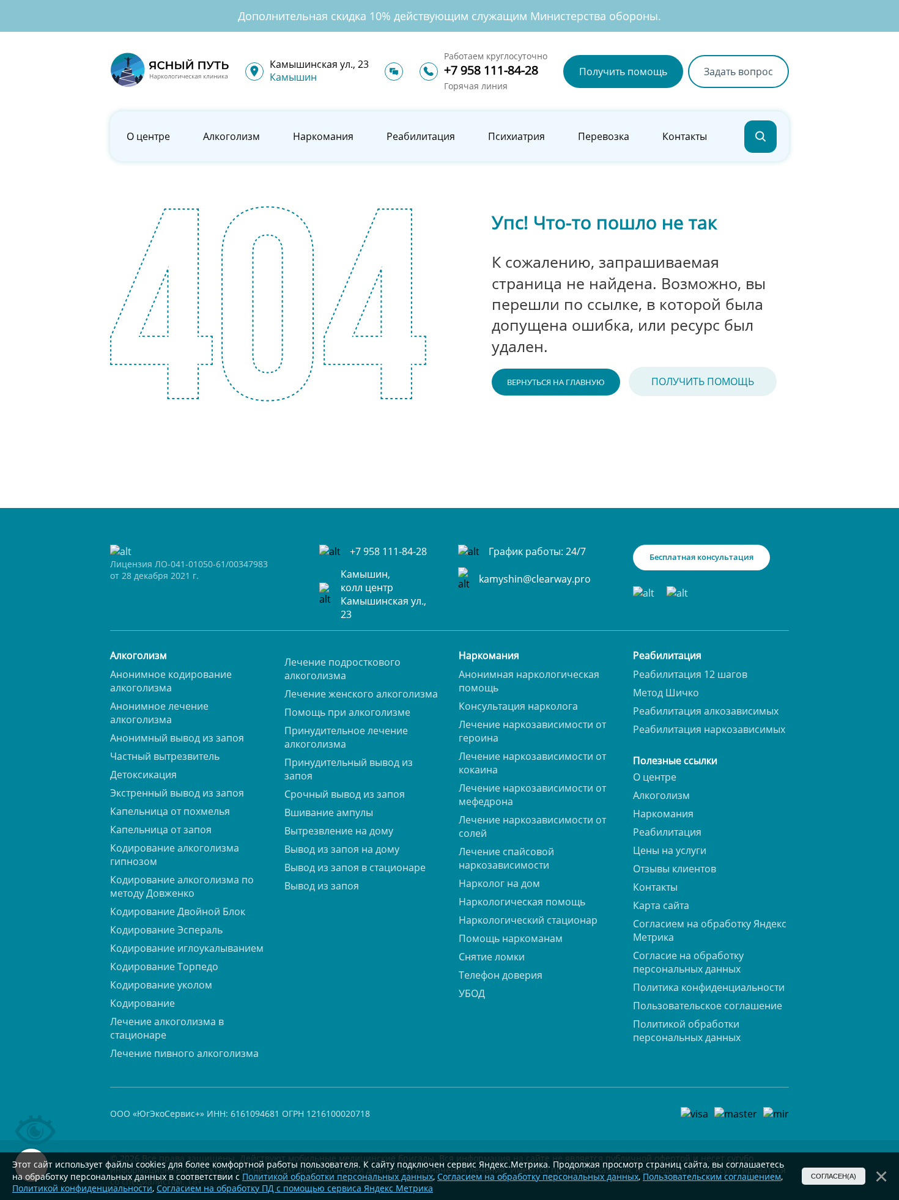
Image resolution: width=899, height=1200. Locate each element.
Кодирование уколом (161, 985)
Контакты (684, 136)
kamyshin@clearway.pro (535, 579)
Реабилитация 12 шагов (690, 674)
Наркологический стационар (528, 920)
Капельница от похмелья (170, 811)
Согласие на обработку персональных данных (688, 962)
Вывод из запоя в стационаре (355, 867)
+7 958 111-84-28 (491, 70)
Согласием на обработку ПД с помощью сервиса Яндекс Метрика (295, 1188)
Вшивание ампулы (328, 812)
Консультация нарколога (518, 706)
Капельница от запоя (161, 829)
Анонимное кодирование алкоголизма (171, 681)
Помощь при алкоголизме (347, 712)
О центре (148, 136)
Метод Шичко (666, 692)
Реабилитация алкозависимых (706, 711)
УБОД (472, 993)
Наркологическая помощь (522, 901)
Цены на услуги (669, 850)
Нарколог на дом (499, 883)
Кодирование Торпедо (164, 966)
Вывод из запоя (321, 886)
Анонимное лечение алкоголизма (159, 712)
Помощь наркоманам (511, 938)
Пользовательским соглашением (712, 1176)
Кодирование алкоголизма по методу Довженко (182, 886)
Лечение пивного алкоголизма (184, 1053)
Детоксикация (143, 774)
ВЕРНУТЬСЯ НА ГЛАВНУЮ (556, 382)
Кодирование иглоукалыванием (187, 948)
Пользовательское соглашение (707, 1005)
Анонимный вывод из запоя (177, 738)
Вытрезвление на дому (338, 830)
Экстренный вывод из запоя (177, 793)
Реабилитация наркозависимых (709, 729)
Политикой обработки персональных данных (687, 1030)
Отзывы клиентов (674, 868)
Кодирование (142, 1003)
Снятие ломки (492, 956)
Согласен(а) (833, 1176)
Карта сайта (661, 905)
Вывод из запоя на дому (341, 849)
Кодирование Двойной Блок (177, 911)
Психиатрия (516, 136)
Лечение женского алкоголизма (361, 694)
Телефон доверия (500, 975)
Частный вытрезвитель (165, 756)
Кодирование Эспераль (166, 930)
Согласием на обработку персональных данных (537, 1176)
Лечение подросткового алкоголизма (342, 668)
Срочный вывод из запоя (344, 794)
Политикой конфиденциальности (82, 1188)
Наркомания (323, 136)
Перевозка (603, 136)
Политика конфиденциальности (709, 987)
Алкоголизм (231, 136)
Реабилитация (421, 136)
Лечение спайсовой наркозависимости (506, 858)
